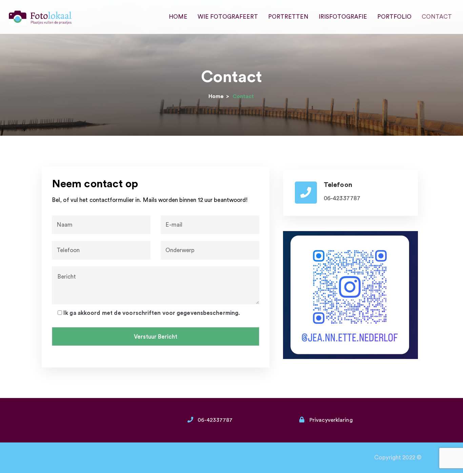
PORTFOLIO (394, 17)
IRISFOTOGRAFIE (343, 17)
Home (216, 96)
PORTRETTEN (288, 17)
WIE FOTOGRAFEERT (228, 17)
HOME (178, 17)
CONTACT (437, 17)
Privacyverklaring (331, 420)
